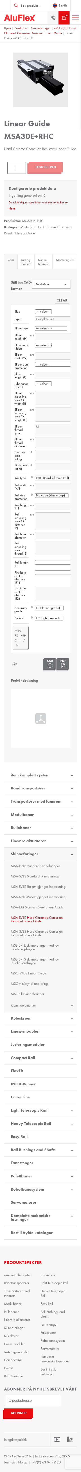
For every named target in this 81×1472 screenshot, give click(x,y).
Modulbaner (12, 1303)
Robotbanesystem (27, 1189)
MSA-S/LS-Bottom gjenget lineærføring (38, 897)
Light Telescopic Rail (29, 1110)
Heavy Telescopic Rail (31, 1123)
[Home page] (20, 17)
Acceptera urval (40, 810)
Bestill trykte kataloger (32, 1232)
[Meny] (75, 18)
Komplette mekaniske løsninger (31, 1217)
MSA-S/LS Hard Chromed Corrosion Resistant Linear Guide (37, 933)
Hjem (7, 28)
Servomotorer (23, 1202)
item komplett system (18, 1275)
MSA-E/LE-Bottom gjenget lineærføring (38, 886)
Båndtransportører (16, 1282)
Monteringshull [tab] (65, 260)
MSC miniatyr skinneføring (29, 983)
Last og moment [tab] (26, 262)
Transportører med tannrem (17, 1293)
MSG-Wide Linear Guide (28, 973)
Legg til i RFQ (46, 167)
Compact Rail (23, 1057)
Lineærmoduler (25, 1031)
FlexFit (17, 1070)
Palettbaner (21, 1176)
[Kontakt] (52, 17)
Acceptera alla (40, 797)
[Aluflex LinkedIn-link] (70, 1439)
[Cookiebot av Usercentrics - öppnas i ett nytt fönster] (57, 646)
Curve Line (20, 1097)
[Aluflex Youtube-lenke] (57, 1439)
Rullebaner (11, 1311)
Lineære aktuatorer (28, 840)
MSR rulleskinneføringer (27, 994)
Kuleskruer (21, 1018)
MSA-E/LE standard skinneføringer (35, 866)
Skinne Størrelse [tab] (43, 262)
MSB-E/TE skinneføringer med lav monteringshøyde (35, 947)
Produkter (21, 28)
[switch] (69, 737)
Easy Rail (19, 1136)
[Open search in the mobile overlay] (30, 5)
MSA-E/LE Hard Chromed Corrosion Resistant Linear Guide (37, 919)
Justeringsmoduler (28, 1044)
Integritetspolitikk (15, 1439)
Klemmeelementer (23, 1005)
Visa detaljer (57, 783)
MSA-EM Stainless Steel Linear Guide (37, 907)
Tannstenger (22, 1162)
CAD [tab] (11, 260)
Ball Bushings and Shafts (33, 1149)
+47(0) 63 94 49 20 (46, 1462)
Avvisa (40, 823)
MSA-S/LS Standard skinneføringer (36, 876)
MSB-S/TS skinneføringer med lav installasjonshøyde (35, 961)
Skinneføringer (41, 28)
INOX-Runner (23, 1084)
